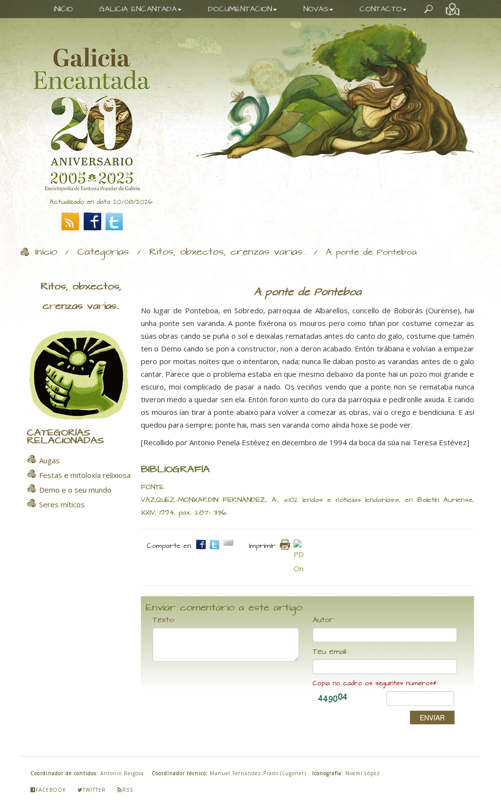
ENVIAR (432, 717)
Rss (127, 789)
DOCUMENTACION (240, 9)
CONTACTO (381, 9)
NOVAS (315, 9)
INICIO (63, 9)
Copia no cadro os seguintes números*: (375, 683)
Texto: (164, 620)
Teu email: (330, 652)
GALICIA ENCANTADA (138, 9)
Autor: (324, 620)
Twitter (94, 789)
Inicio (46, 252)
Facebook (51, 789)
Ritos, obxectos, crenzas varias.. (227, 252)
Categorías (103, 252)
